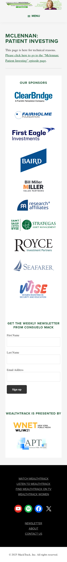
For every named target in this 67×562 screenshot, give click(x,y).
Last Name (13, 352)
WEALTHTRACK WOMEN (33, 494)
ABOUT (33, 528)
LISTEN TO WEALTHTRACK (33, 484)
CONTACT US (33, 534)
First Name (13, 335)
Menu (36, 16)
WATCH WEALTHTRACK (34, 479)
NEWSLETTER (33, 523)
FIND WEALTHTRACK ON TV (33, 489)
